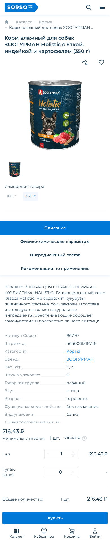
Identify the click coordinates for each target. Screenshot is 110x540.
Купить (55, 518)
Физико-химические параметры (55, 241)
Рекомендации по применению (55, 268)
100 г (11, 196)
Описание (55, 227)
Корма (45, 22)
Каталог (17, 536)
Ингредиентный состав (55, 254)
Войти (94, 536)
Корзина (72, 536)
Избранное (44, 536)
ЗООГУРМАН (80, 359)
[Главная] (7, 22)
